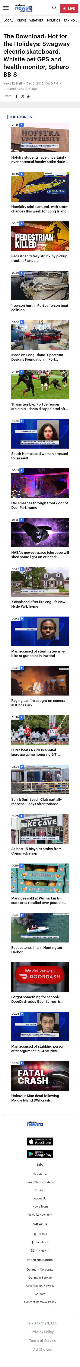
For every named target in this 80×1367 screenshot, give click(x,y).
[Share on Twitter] (22, 96)
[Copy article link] (28, 96)
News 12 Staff (12, 83)
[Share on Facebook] (16, 96)
